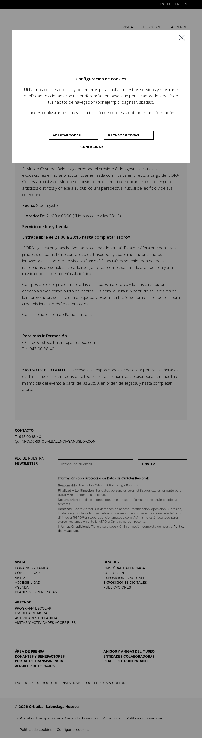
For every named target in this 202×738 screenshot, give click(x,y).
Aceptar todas (67, 135)
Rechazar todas (123, 135)
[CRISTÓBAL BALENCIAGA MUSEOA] (92, 55)
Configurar (91, 147)
